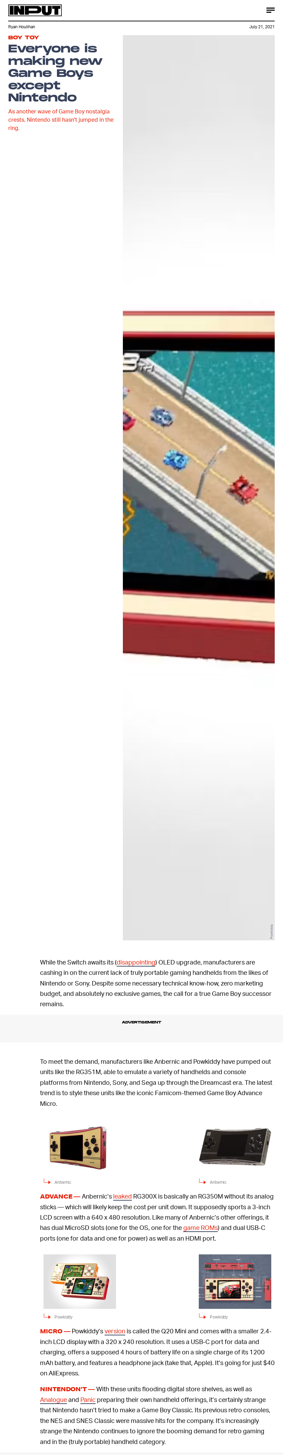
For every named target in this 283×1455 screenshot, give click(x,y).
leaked (122, 1196)
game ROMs (200, 1227)
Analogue (53, 1399)
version (115, 1331)
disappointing (136, 962)
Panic (88, 1399)
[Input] (35, 10)
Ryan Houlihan (21, 26)
